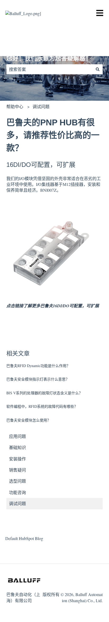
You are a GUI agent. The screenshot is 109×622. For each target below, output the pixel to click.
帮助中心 (14, 106)
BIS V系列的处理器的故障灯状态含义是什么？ (44, 392)
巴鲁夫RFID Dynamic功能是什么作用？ (38, 365)
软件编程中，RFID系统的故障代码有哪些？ (42, 406)
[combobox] (49, 69)
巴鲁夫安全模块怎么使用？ (28, 420)
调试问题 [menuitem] (17, 503)
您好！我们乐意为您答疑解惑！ (49, 58)
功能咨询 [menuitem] (17, 492)
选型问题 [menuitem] (17, 481)
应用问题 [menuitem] (17, 436)
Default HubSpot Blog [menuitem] (24, 538)
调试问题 (41, 106)
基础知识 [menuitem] (17, 447)
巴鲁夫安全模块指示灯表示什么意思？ (37, 379)
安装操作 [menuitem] (17, 458)
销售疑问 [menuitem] (17, 470)
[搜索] (98, 69)
